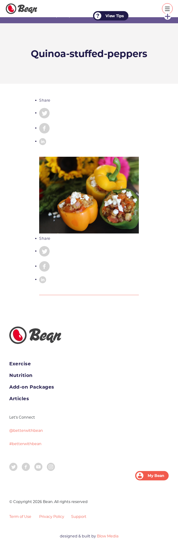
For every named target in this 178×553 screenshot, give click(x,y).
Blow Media (107, 536)
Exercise (20, 363)
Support (78, 516)
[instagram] (51, 466)
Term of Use (20, 516)
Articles (19, 398)
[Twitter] (13, 466)
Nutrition (21, 375)
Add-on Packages (31, 387)
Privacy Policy (51, 516)
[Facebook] (26, 466)
